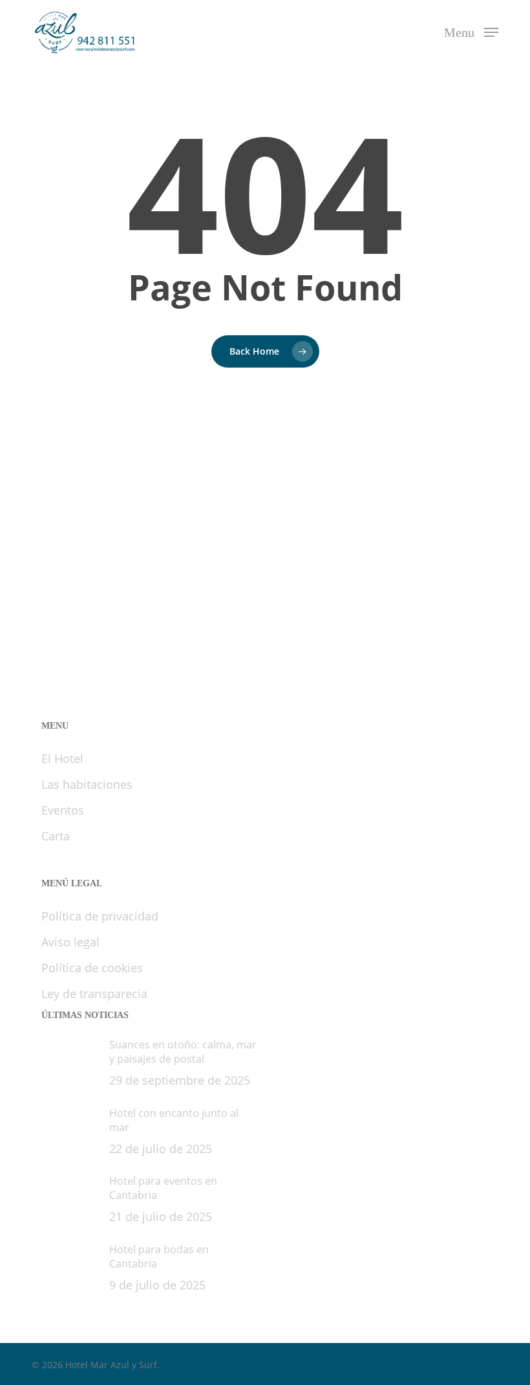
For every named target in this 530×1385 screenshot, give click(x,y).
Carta (55, 836)
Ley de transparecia (94, 993)
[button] (471, 30)
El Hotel (62, 758)
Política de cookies (92, 967)
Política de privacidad (99, 916)
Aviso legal (70, 942)
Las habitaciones (86, 784)
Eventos (62, 810)
